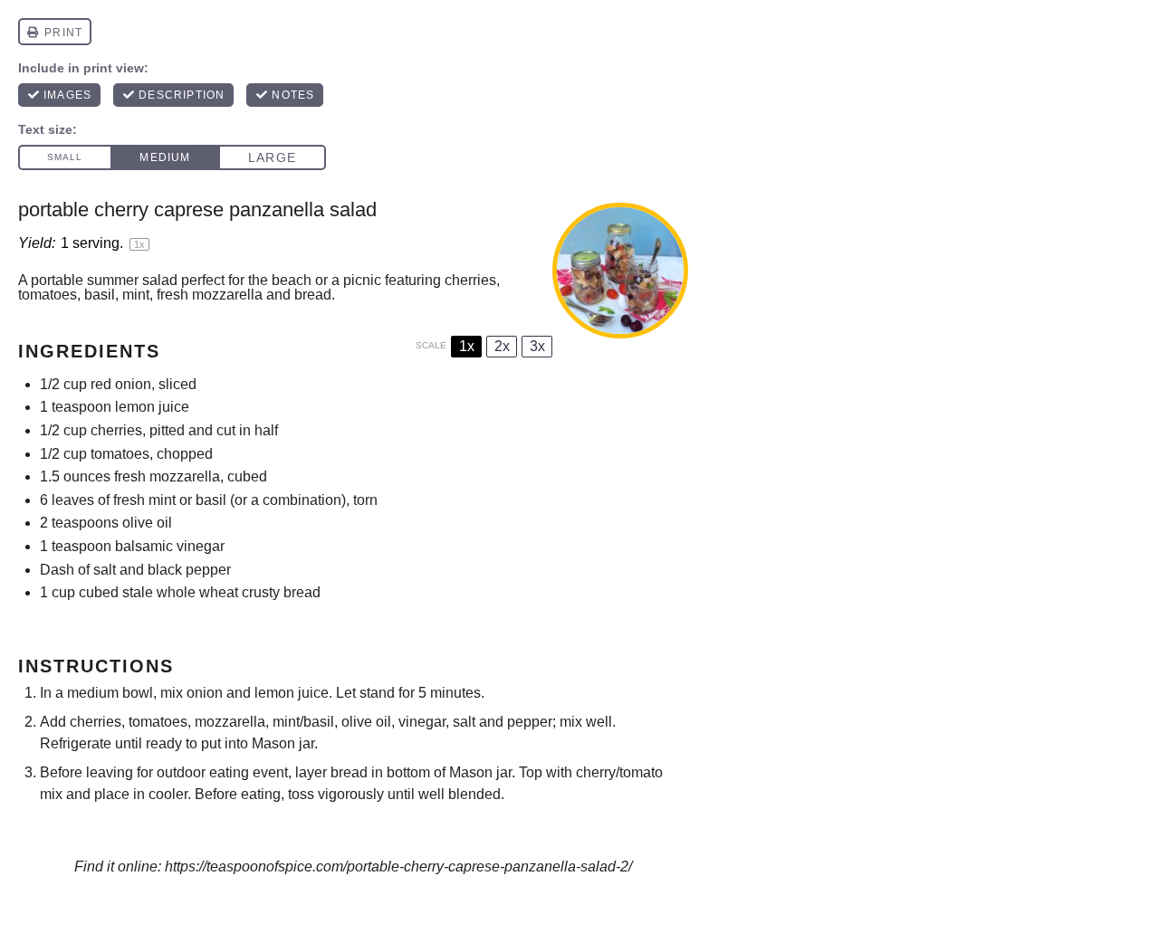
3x (537, 346)
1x (466, 346)
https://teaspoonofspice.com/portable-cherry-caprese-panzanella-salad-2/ (398, 866)
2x (502, 346)
